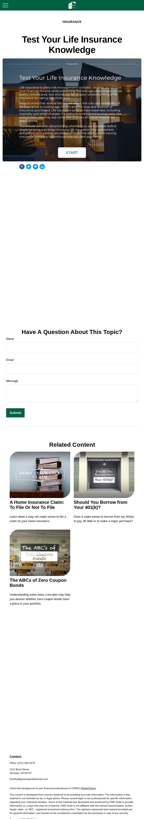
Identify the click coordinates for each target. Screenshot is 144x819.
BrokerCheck (88, 788)
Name (10, 338)
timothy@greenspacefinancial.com (29, 779)
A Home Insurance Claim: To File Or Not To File (37, 505)
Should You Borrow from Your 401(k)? (100, 505)
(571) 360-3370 (26, 763)
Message (12, 381)
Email (10, 360)
